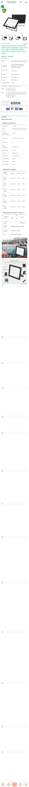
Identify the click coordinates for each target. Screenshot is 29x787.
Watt (2, 92)
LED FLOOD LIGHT (5, 43)
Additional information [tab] (6, 119)
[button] (2, 2)
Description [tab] (4, 116)
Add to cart (15, 103)
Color (2, 88)
